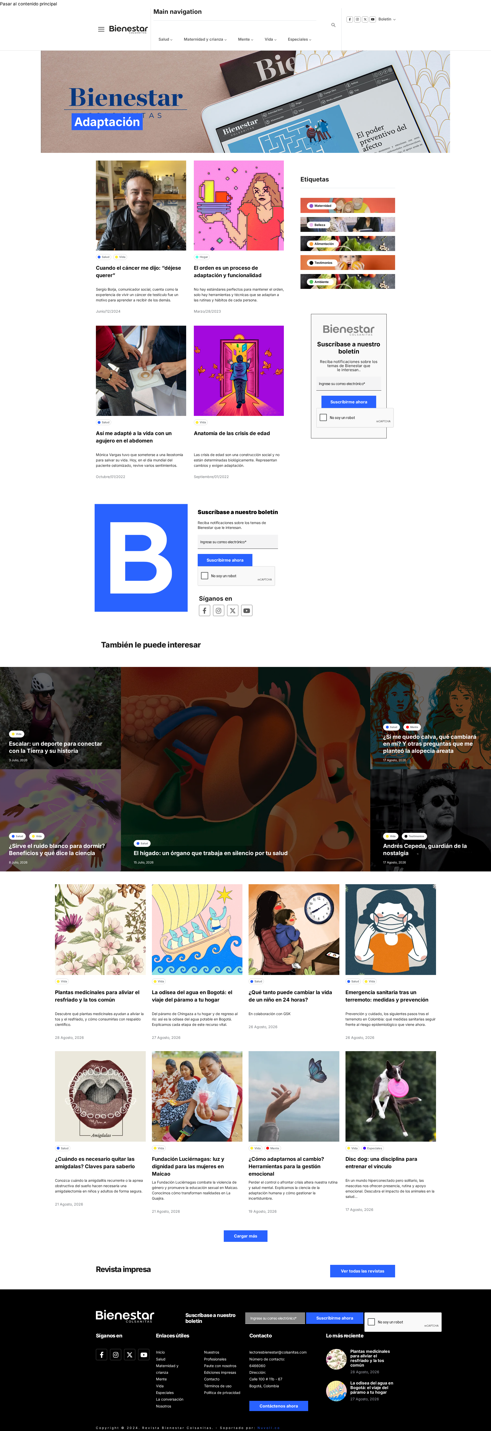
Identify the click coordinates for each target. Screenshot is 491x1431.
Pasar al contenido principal (28, 3)
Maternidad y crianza (203, 39)
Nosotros (163, 1406)
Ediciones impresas (220, 1372)
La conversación (169, 1399)
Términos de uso (217, 1386)
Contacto (211, 1379)
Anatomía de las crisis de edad (232, 433)
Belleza (320, 225)
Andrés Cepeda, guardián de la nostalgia (425, 849)
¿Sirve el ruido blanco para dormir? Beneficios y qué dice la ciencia (57, 849)
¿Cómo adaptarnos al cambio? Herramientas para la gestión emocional (286, 1166)
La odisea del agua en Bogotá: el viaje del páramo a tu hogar (371, 1387)
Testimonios (323, 263)
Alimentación (324, 244)
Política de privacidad (222, 1392)
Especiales (298, 39)
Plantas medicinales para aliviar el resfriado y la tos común (370, 1358)
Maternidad (323, 206)
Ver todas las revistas (362, 1271)
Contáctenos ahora (279, 1406)
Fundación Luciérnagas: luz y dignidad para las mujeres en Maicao (188, 1166)
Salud (164, 39)
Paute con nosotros (220, 1366)
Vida (269, 39)
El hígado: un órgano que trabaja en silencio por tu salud (211, 853)
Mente (244, 39)
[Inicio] (125, 29)
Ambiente (322, 282)
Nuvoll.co (269, 1428)
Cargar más (245, 1236)
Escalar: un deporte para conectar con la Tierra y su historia (55, 747)
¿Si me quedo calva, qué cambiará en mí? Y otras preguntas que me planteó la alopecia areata (429, 743)
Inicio (160, 1352)
